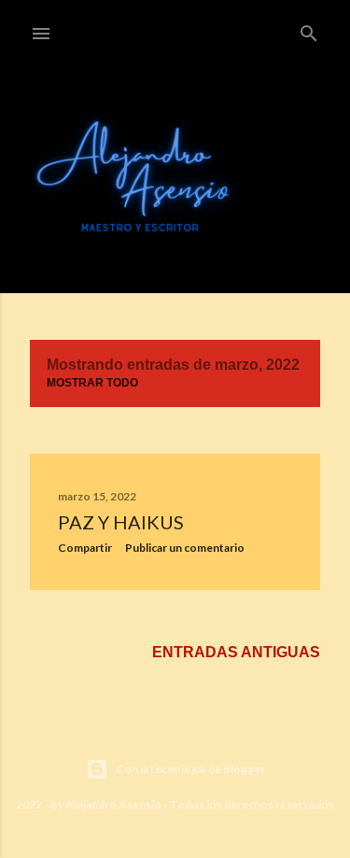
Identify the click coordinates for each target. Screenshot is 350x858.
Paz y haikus (121, 522)
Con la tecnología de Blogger (190, 769)
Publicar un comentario (185, 548)
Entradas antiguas (236, 652)
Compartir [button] (85, 548)
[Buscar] (309, 30)
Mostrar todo (92, 382)
